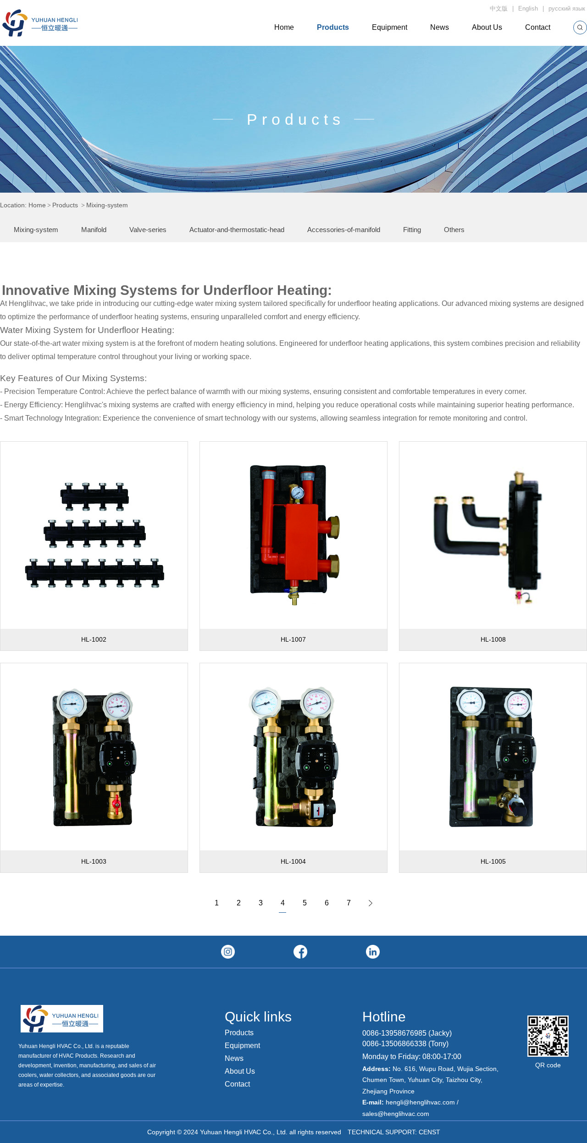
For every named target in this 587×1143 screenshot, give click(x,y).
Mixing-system (36, 229)
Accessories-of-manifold (343, 229)
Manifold (93, 229)
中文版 (499, 8)
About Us (487, 27)
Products (333, 27)
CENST (429, 1132)
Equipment (389, 27)
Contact (537, 27)
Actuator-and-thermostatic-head (236, 229)
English (528, 8)
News (439, 27)
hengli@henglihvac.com (420, 1102)
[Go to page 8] (370, 903)
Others (454, 229)
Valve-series (147, 229)
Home (284, 27)
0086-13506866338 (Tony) (405, 1044)
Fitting (412, 229)
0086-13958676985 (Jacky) (407, 1033)
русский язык (567, 8)
